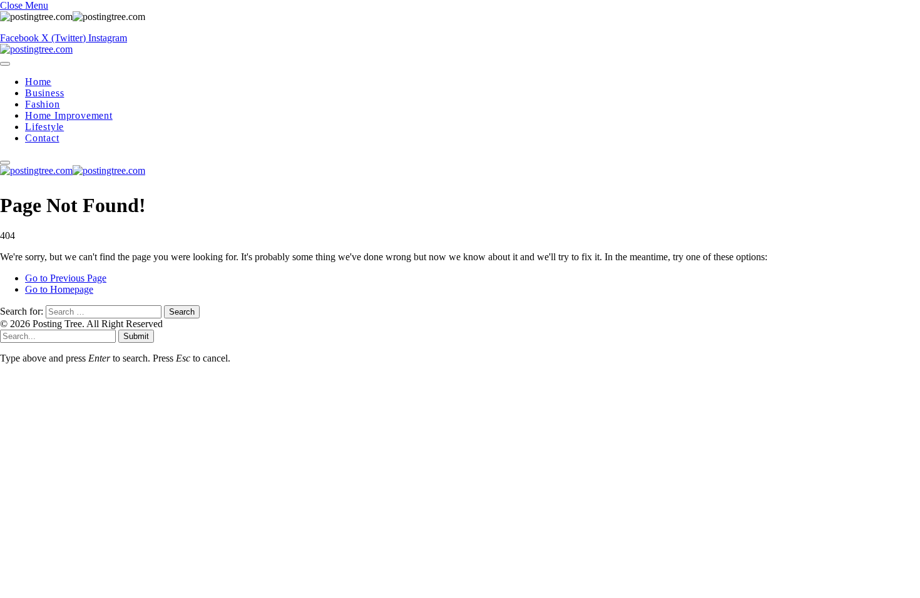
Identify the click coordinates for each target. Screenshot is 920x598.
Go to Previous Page (65, 278)
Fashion (42, 104)
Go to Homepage (59, 289)
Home (38, 81)
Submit (136, 336)
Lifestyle (44, 126)
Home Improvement (69, 115)
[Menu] (5, 64)
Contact (42, 138)
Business (44, 93)
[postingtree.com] (36, 49)
